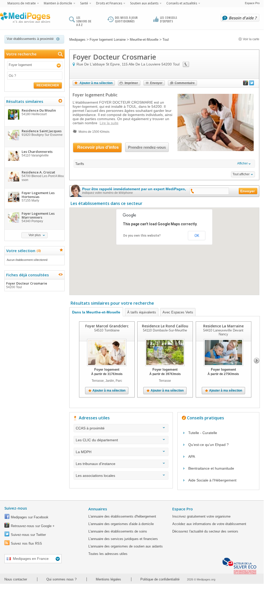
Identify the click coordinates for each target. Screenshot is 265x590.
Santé (84, 3)
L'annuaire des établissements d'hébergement (122, 516)
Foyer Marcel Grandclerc (107, 325)
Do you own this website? (142, 235)
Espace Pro (252, 3)
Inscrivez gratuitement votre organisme (201, 516)
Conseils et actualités (181, 3)
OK (196, 236)
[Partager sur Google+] (245, 84)
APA (191, 456)
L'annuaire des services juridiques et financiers (123, 539)
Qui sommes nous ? (61, 579)
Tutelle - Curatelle (202, 433)
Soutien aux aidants (144, 3)
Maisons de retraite (21, 3)
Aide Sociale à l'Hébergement (212, 480)
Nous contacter (15, 579)
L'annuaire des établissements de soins (117, 531)
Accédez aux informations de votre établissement (209, 524)
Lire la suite (109, 123)
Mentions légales (108, 579)
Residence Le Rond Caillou (165, 325)
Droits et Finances (109, 3)
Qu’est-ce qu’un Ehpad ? (208, 445)
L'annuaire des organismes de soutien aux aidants (125, 546)
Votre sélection (22, 250)
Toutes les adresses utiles (107, 554)
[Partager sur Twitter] (251, 84)
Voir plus (35, 235)
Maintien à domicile (58, 3)
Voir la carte (250, 39)
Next (257, 360)
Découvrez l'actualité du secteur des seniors (205, 531)
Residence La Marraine (223, 325)
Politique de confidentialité (159, 579)
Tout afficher (241, 174)
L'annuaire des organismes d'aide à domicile (121, 524)
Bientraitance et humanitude (211, 468)
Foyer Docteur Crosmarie (26, 285)
